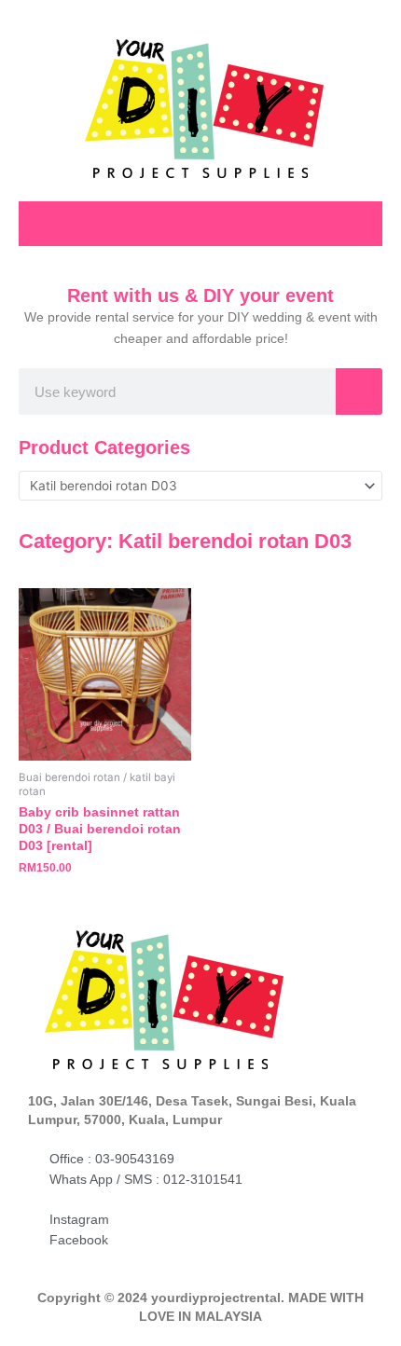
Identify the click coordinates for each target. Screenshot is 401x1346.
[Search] (359, 391)
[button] (360, 221)
